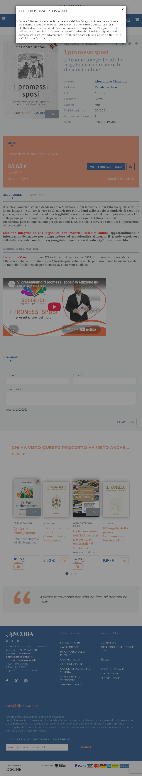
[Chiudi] (123, 9)
